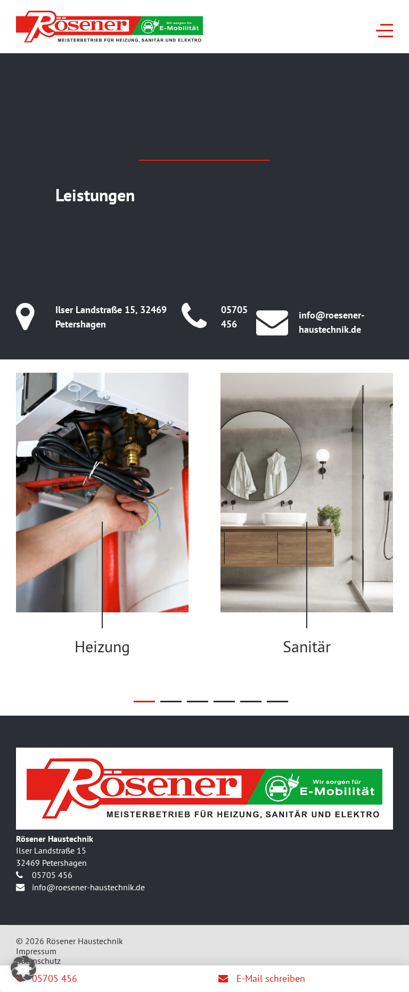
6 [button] (277, 701)
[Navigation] (384, 30)
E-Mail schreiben (269, 978)
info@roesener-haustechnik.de (331, 322)
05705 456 (234, 317)
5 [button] (250, 701)
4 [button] (224, 701)
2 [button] (171, 701)
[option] (102, 514)
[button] (23, 968)
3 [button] (197, 701)
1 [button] (144, 701)
